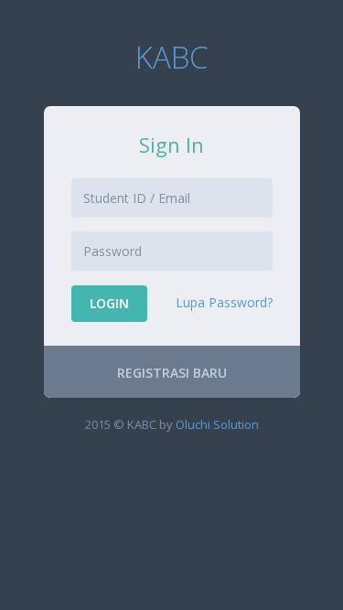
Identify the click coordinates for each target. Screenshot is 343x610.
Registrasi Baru (172, 372)
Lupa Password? (224, 302)
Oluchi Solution (217, 424)
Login (109, 303)
